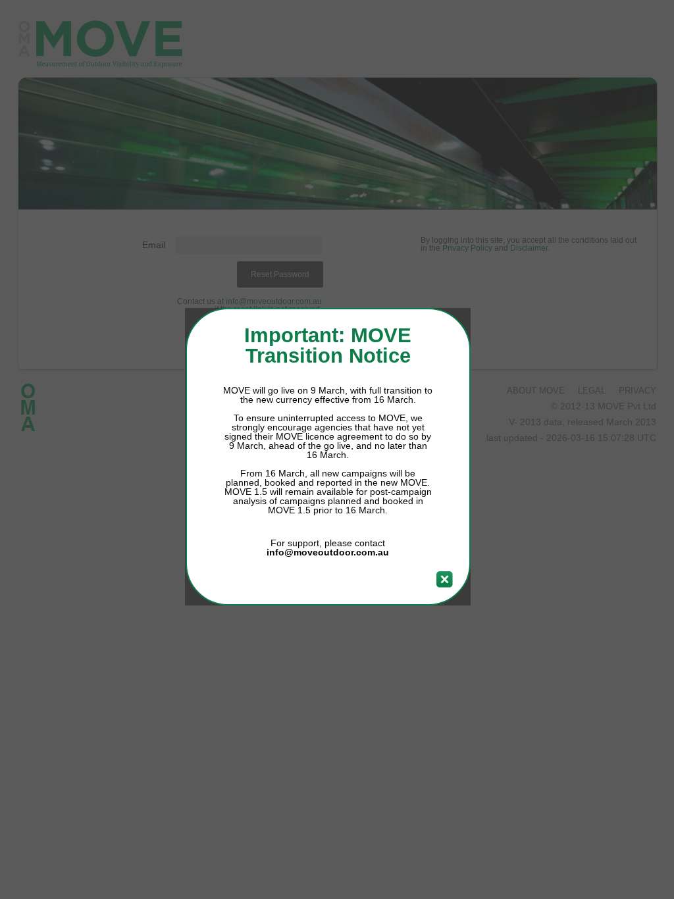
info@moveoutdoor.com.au (328, 552)
